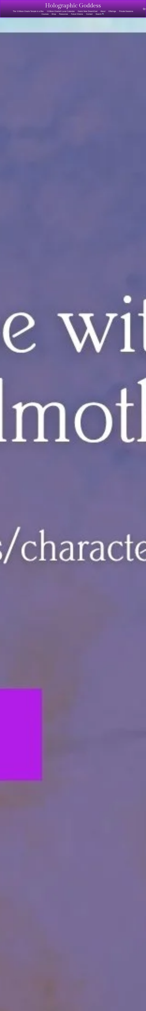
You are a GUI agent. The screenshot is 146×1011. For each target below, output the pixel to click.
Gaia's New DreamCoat (87, 11)
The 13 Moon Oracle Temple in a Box (28, 11)
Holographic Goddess (73, 5)
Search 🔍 (100, 14)
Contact (89, 14)
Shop (54, 14)
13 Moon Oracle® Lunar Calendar (61, 11)
